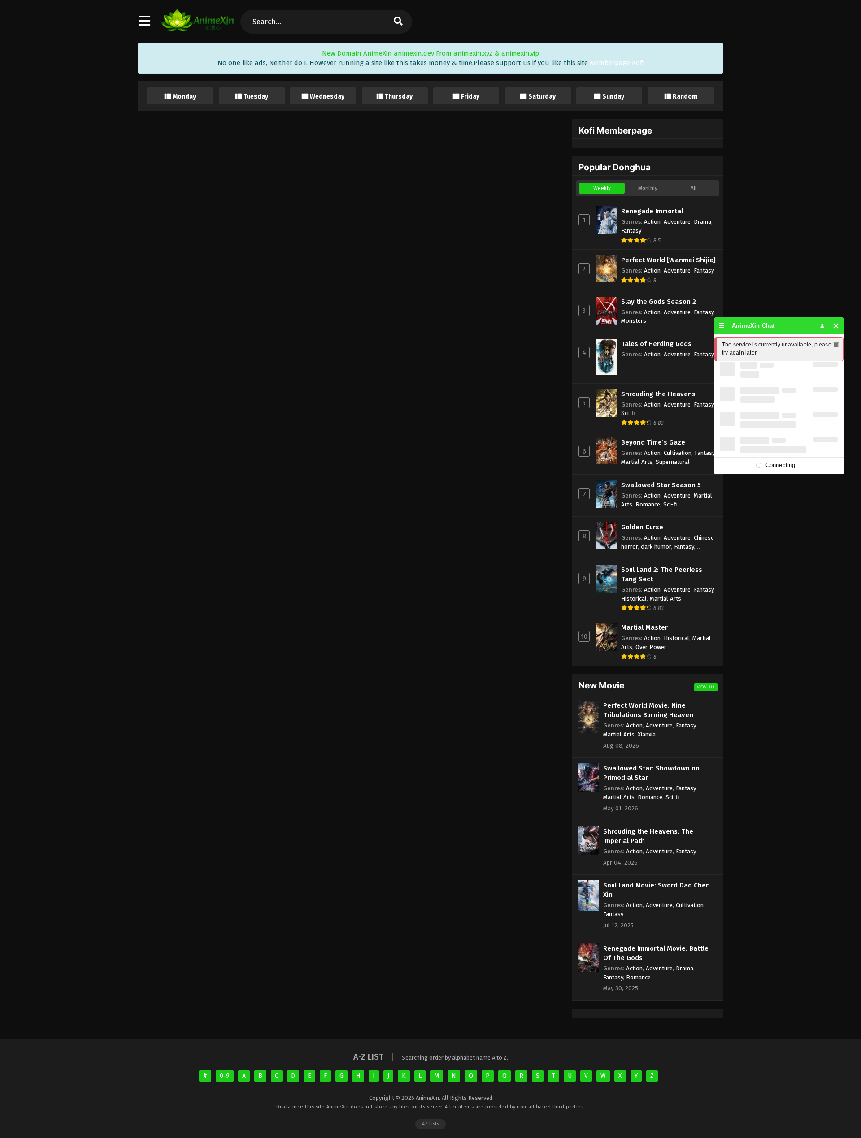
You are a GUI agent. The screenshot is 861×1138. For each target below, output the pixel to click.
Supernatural (673, 462)
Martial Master (644, 627)
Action (652, 221)
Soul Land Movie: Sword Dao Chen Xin (656, 890)
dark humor (656, 546)
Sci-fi (628, 413)
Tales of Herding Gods (656, 344)
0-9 (225, 1076)
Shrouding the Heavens (658, 394)
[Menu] (722, 325)
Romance (647, 504)
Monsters (633, 320)
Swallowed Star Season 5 (661, 485)
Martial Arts (636, 462)
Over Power (650, 647)
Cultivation (677, 453)
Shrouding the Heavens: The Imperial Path (648, 836)
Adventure (677, 221)
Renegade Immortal (652, 211)
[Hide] (836, 325)
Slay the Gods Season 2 (658, 302)
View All (706, 686)
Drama (702, 221)
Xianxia (647, 734)
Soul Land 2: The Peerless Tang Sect (661, 574)
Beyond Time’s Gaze (653, 442)
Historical (634, 598)
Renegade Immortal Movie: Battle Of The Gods (656, 953)
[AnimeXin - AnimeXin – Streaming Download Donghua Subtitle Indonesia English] (197, 29)
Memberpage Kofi (617, 63)
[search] (398, 22)
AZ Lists (430, 1124)
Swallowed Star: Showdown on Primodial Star (651, 773)
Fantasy (631, 230)
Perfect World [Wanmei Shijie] (668, 260)
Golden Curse (642, 527)
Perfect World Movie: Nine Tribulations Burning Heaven (648, 710)
